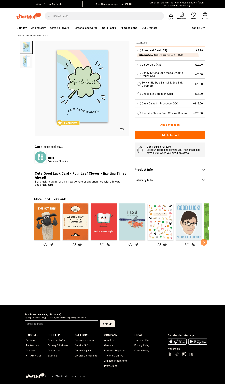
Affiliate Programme (116, 360)
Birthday (22, 27)
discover (32, 335)
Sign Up (107, 323)
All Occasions (129, 27)
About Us (109, 340)
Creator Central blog (86, 355)
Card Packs (109, 27)
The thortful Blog (113, 355)
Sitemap (52, 355)
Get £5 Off (198, 27)
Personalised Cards (86, 27)
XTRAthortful (33, 355)
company (110, 335)
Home (20, 36)
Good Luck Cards (33, 36)
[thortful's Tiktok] (177, 355)
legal (138, 335)
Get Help (54, 335)
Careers (108, 345)
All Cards (31, 350)
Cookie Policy (141, 350)
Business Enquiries (114, 350)
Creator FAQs (82, 345)
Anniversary (38, 27)
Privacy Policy (142, 345)
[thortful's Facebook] (170, 355)
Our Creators (149, 27)
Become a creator (85, 340)
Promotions (110, 366)
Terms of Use (141, 340)
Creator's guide (83, 350)
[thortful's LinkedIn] (191, 355)
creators (81, 335)
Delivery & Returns (58, 345)
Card (45, 36)
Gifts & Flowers (59, 27)
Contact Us (54, 350)
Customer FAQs (56, 340)
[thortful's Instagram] (184, 355)
